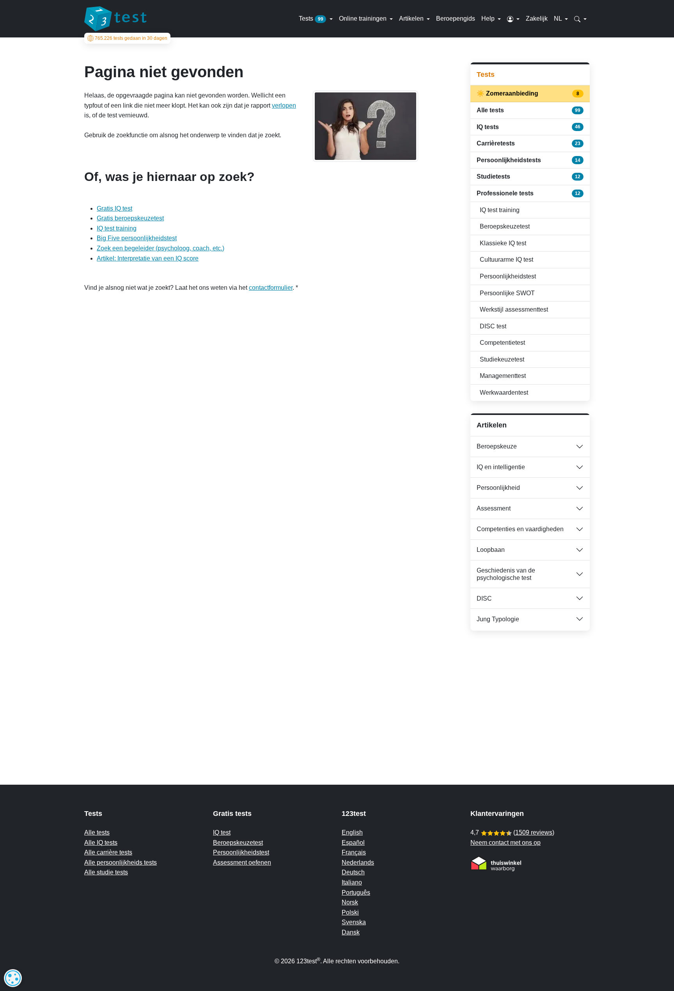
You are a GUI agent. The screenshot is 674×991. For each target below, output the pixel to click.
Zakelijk (537, 18)
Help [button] (488, 18)
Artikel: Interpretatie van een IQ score (148, 258)
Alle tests (528, 110)
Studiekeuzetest (502, 359)
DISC (484, 598)
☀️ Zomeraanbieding (528, 93)
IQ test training (117, 228)
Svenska (354, 922)
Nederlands (358, 862)
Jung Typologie (498, 619)
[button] (513, 19)
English (352, 832)
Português (356, 892)
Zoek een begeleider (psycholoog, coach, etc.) (160, 248)
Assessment (494, 508)
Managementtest (503, 375)
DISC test (493, 326)
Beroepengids (455, 18)
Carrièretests (528, 143)
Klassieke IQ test (503, 243)
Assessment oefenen (242, 862)
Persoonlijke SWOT (507, 293)
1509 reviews (533, 832)
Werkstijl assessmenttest (514, 309)
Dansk (351, 932)
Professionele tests (528, 193)
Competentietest (502, 342)
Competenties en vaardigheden (520, 529)
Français (354, 852)
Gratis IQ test (114, 208)
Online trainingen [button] (363, 18)
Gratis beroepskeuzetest (130, 218)
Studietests (528, 176)
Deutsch (353, 872)
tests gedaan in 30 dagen (131, 38)
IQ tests (528, 127)
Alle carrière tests (108, 852)
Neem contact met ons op (505, 842)
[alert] (13, 978)
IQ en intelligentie (501, 467)
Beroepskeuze (497, 446)
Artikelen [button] (412, 18)
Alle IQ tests (100, 842)
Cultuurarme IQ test (506, 259)
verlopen (284, 105)
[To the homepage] (115, 18)
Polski (350, 912)
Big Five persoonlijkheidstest (137, 238)
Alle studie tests (106, 872)
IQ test (222, 832)
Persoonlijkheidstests (528, 160)
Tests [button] (311, 18)
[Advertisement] (530, 692)
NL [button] (558, 18)
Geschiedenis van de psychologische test (506, 574)
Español (353, 842)
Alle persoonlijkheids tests (120, 862)
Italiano (352, 882)
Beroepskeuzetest (505, 226)
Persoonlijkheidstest (508, 276)
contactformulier (271, 287)
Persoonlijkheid (498, 487)
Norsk (350, 902)
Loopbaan (491, 549)
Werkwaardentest (504, 392)
